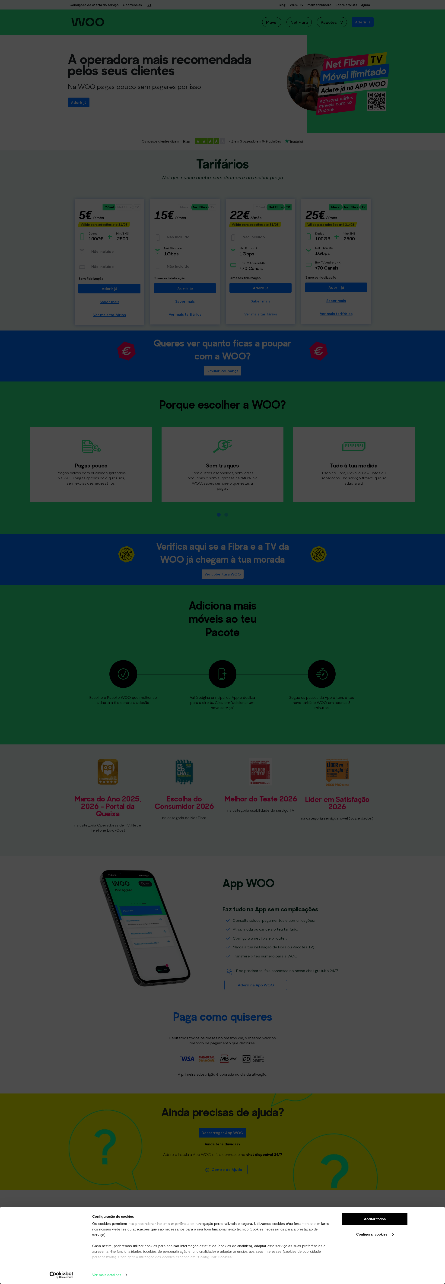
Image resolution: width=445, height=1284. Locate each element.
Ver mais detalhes (106, 1275)
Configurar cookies (372, 1234)
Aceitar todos (375, 1219)
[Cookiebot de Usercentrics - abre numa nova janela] (61, 1274)
